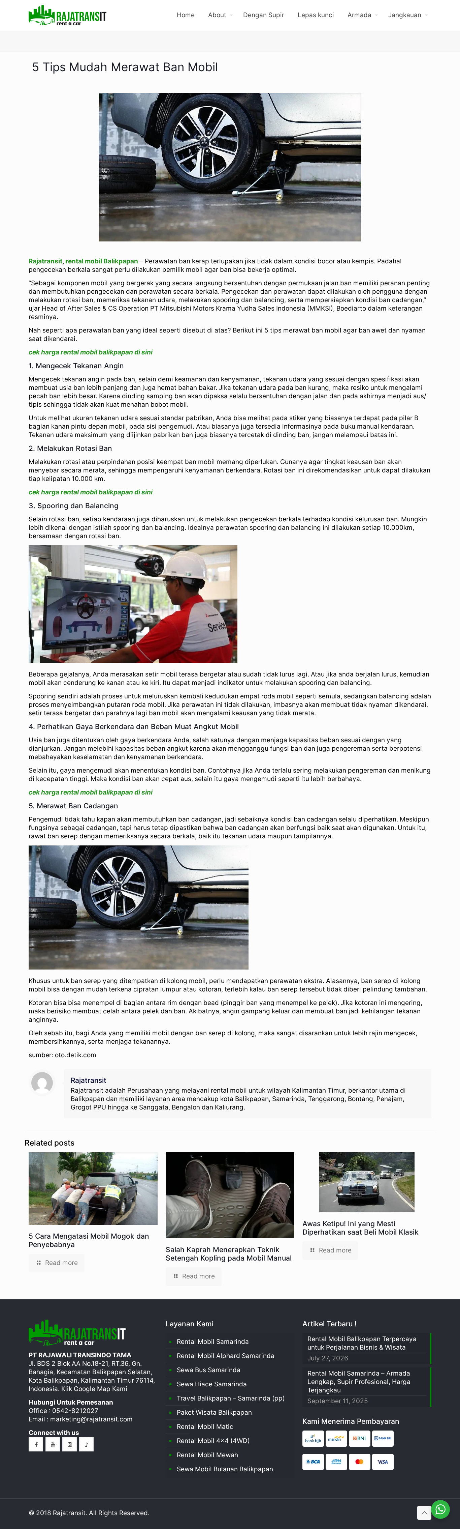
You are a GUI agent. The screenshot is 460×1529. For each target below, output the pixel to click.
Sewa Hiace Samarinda (212, 1384)
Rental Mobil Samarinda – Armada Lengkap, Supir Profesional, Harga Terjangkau (358, 1381)
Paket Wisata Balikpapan (214, 1412)
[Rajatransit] (67, 15)
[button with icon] (36, 1444)
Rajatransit (45, 261)
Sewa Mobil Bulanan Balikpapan (225, 1469)
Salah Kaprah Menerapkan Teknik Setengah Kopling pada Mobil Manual (229, 1253)
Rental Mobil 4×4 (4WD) (213, 1441)
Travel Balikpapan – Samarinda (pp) (231, 1398)
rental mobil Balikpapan (101, 261)
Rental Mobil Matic (205, 1427)
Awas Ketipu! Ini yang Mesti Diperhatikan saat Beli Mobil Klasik (360, 1227)
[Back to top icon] (424, 1513)
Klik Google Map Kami (94, 1389)
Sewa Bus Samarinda (208, 1370)
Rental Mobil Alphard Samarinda (225, 1356)
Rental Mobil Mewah (207, 1455)
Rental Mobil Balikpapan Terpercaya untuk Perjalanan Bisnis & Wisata (362, 1343)
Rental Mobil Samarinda (213, 1342)
